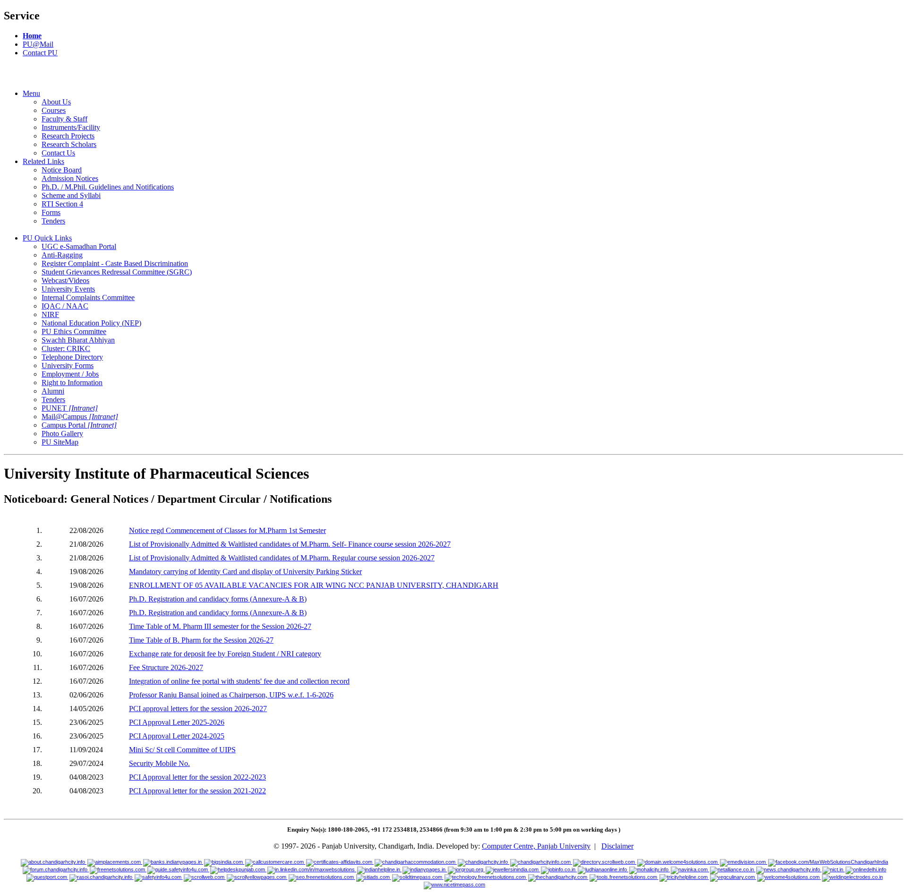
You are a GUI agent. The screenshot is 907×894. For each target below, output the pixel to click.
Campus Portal (79, 425)
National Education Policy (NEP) (91, 323)
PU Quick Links (47, 238)
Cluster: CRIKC (66, 348)
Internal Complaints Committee (88, 297)
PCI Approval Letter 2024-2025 (176, 736)
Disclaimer (617, 846)
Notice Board (62, 170)
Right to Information (72, 382)
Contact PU (40, 53)
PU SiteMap (60, 442)
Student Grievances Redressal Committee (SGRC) (117, 272)
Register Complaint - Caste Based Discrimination (115, 263)
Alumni (53, 391)
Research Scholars (69, 144)
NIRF (50, 314)
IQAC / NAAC (65, 306)
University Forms (68, 365)
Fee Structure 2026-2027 (166, 667)
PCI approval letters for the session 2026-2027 (198, 709)
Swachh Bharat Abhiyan (78, 340)
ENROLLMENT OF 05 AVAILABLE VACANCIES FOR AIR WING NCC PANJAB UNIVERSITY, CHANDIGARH (313, 585)
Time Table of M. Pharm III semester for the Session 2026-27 (220, 626)
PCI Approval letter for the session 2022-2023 (197, 777)
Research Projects (68, 136)
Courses (54, 110)
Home (32, 36)
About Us (56, 102)
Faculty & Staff (64, 119)
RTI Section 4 (62, 204)
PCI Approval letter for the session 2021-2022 (197, 791)
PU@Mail (38, 44)
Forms (51, 212)
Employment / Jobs (70, 374)
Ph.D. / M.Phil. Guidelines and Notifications (108, 187)
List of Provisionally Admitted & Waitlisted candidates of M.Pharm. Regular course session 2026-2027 (282, 558)
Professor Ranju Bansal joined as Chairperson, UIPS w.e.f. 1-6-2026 (231, 695)
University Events (68, 289)
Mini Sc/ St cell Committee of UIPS (182, 750)
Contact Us (58, 153)
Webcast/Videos (65, 280)
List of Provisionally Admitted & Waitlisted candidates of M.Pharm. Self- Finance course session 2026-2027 (290, 544)
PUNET (70, 408)
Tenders (53, 221)
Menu (31, 93)
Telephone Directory (72, 357)
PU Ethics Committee (74, 331)
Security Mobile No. (159, 763)
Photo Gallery (62, 434)
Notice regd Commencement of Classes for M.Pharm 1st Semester (227, 530)
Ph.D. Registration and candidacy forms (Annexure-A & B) (218, 599)
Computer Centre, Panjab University (536, 846)
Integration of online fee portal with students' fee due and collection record (239, 681)
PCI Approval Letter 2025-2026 (176, 722)
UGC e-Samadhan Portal (79, 246)
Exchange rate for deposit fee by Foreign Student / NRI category (225, 654)
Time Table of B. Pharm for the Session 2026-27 (201, 640)
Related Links (43, 161)
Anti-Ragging (62, 255)
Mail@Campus (80, 417)
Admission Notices (70, 178)
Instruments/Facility (71, 127)
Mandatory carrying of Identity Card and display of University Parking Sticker (245, 571)
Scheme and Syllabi (71, 195)
